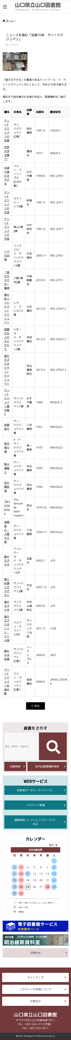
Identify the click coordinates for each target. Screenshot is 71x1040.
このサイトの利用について (35, 989)
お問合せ (35, 953)
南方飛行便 (6, 447)
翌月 (51, 845)
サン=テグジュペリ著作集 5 (6, 402)
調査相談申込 (35, 822)
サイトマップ (35, 977)
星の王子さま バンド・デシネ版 (6, 628)
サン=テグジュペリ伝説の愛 (6, 681)
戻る (37, 706)
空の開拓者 (6, 487)
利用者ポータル (35, 790)
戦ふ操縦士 (6, 468)
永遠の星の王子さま (6, 176)
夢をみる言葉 (6, 655)
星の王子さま (6, 560)
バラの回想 (6, 255)
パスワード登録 (35, 805)
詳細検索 (15, 766)
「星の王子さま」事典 (6, 280)
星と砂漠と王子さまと (6, 587)
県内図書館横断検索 (47, 766)
